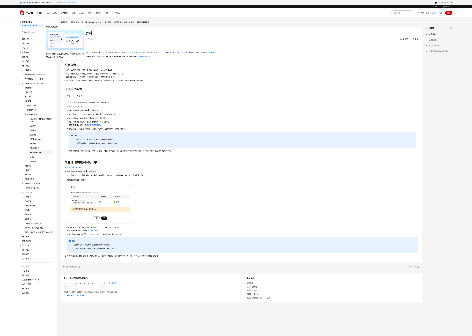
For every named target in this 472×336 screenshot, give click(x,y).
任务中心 (28, 219)
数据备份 (28, 170)
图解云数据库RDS (253, 294)
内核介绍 (25, 61)
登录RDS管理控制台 (77, 106)
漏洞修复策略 (251, 287)
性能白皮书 (26, 241)
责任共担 (25, 275)
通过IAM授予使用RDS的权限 (35, 74)
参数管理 (28, 197)
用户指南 (25, 66)
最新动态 (25, 39)
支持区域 (25, 288)
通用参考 (25, 266)
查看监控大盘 (32, 110)
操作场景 (432, 34)
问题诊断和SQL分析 (32, 188)
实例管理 (28, 101)
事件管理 (28, 214)
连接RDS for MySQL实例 (34, 83)
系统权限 (25, 293)
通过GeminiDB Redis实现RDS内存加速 (38, 232)
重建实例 (33, 161)
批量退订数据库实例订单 (438, 51)
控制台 (434, 13)
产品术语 (25, 271)
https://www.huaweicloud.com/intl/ (64, 2)
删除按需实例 (34, 148)
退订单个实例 (434, 46)
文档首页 (64, 22)
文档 (422, 13)
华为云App (448, 7)
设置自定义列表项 (36, 139)
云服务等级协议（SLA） (31, 280)
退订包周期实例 (35, 152)
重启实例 (33, 135)
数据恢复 (28, 175)
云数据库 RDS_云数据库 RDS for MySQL (86, 22)
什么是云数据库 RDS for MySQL (259, 298)
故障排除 (25, 250)
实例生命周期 (32, 114)
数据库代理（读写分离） (33, 183)
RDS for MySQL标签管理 (34, 223)
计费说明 (25, 52)
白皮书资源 (26, 284)
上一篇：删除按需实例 (71, 267)
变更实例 (28, 166)
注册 (448, 13)
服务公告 (25, 43)
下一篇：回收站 (414, 267)
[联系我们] (417, 13)
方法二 (144, 52)
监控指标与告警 (30, 206)
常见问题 (25, 245)
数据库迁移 (29, 92)
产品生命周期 (251, 290)
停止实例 (33, 126)
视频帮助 (25, 254)
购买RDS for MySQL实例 (34, 79)
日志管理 (28, 201)
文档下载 (25, 259)
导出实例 (33, 144)
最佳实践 (25, 236)
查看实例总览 (32, 105)
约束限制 (432, 40)
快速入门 (25, 57)
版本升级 (28, 97)
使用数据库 (29, 88)
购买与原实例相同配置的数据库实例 (41, 120)
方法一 (137, 52)
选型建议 (28, 70)
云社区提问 (81, 295)
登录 (440, 13)
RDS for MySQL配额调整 (34, 228)
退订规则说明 (211, 52)
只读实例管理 (29, 179)
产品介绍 (25, 48)
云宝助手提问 (69, 295)
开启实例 (33, 130)
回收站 (32, 157)
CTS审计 (28, 210)
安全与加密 (29, 192)
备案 (427, 13)
